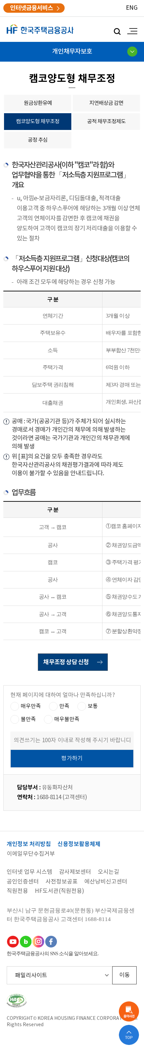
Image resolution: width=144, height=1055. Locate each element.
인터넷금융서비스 (31, 8)
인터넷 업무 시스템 (29, 872)
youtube (13, 941)
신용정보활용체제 (79, 844)
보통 (93, 706)
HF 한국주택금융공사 (40, 29)
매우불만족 (66, 719)
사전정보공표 (62, 882)
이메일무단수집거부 (31, 854)
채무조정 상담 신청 (66, 662)
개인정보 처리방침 (29, 844)
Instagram (38, 941)
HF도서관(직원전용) (59, 891)
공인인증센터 (23, 882)
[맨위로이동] (129, 1035)
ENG (132, 8)
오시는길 (108, 872)
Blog (25, 941)
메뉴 (130, 31)
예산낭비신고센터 (105, 882)
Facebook (51, 941)
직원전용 (17, 891)
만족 (64, 706)
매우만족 (31, 706)
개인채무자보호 (72, 51)
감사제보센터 (75, 872)
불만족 (28, 719)
